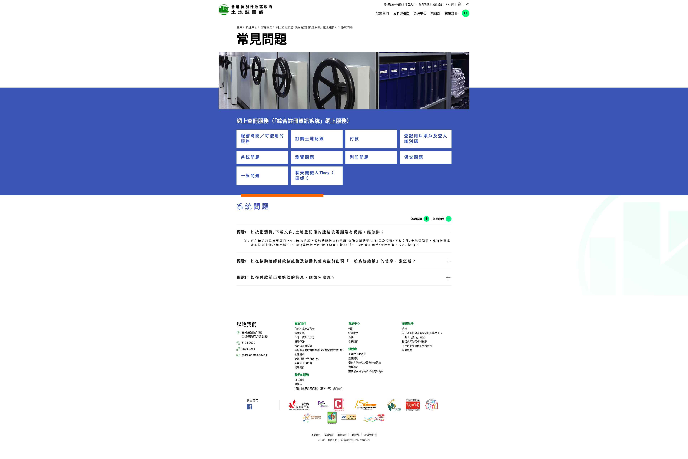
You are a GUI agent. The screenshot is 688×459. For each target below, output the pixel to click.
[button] (459, 4)
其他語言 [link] (438, 4)
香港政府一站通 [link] (393, 4)
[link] (246, 9)
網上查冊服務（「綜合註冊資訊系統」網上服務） (307, 27)
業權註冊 (408, 323)
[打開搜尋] (465, 13)
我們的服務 (302, 374)
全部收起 (438, 219)
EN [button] (447, 4)
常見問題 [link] (424, 4)
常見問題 (266, 27)
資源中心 (251, 27)
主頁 (239, 27)
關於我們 (300, 323)
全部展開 (416, 219)
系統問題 (347, 27)
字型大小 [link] (410, 4)
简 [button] (452, 4)
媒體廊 (352, 349)
